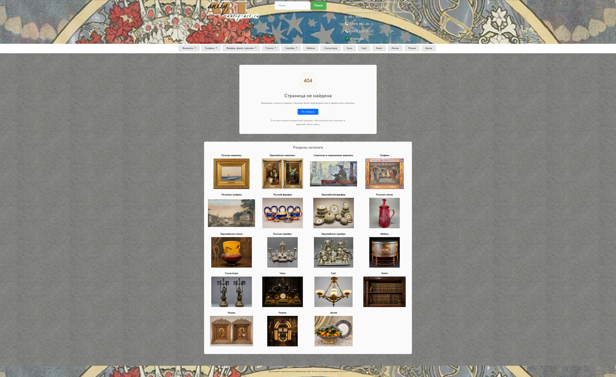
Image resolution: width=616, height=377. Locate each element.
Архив (428, 48)
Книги (379, 48)
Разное (412, 48)
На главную (308, 111)
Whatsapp (356, 39)
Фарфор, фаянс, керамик (240, 48)
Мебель (311, 48)
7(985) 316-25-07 (361, 31)
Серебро (290, 48)
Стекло (270, 48)
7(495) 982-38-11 (361, 24)
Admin (345, 371)
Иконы (395, 48)
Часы (349, 48)
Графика (210, 48)
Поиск (318, 5)
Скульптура (330, 48)
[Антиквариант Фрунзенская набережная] (233, 11)
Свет (364, 48)
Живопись (188, 48)
